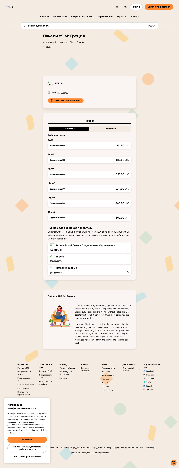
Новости (104, 383)
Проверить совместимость (67, 100)
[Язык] (116, 6)
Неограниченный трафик (24, 373)
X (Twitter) (150, 378)
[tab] (89, 121)
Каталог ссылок (147, 447)
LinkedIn (149, 386)
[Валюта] (125, 6)
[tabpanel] (89, 172)
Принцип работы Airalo (45, 376)
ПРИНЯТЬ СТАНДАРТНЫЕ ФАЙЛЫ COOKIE (27, 448)
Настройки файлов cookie (125, 447)
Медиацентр (106, 379)
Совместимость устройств (45, 382)
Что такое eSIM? (45, 371)
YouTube (149, 390)
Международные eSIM (24, 379)
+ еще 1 (64, 92)
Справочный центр (67, 368)
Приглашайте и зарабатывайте (23, 393)
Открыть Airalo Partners (128, 369)
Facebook (150, 371)
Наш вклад (105, 372)
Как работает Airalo (81, 16)
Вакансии (105, 386)
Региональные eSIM (25, 384)
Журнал (121, 16)
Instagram (150, 375)
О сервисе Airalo (104, 16)
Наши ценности (107, 375)
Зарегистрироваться (159, 6)
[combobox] (89, 25)
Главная (44, 16)
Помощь (134, 16)
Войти (136, 6)
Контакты (63, 378)
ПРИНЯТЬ (27, 439)
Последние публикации (85, 369)
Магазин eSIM (60, 16)
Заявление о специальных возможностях (89, 452)
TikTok (148, 382)
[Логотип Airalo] (13, 7)
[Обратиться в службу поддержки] (174, 463)
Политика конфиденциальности (75, 447)
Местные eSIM (66, 42)
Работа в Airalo (107, 390)
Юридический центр (101, 447)
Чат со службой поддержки (65, 373)
